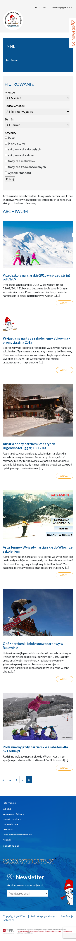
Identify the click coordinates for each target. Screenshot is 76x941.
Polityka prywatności (43, 916)
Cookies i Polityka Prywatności (17, 834)
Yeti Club (7, 808)
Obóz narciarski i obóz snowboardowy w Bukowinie (33, 646)
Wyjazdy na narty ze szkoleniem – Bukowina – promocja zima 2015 (36, 340)
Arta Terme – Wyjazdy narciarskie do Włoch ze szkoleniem (37, 549)
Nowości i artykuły (12, 819)
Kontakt (7, 839)
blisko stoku (16, 143)
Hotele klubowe (10, 824)
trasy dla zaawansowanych (26, 167)
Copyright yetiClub (14, 916)
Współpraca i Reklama (13, 814)
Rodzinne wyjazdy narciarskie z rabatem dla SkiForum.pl (35, 749)
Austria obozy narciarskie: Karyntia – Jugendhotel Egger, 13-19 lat (30, 446)
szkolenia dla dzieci (21, 155)
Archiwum (12, 60)
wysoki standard (19, 173)
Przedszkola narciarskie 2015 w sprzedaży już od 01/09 (36, 277)
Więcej (64, 303)
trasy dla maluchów (21, 161)
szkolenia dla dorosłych (24, 149)
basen (11, 137)
